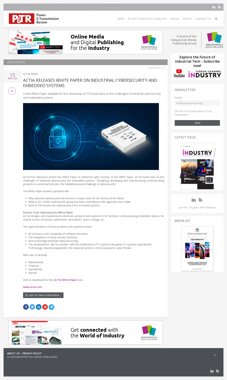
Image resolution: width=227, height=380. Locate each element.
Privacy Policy (32, 353)
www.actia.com (32, 287)
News (120, 18)
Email (178, 97)
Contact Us (203, 18)
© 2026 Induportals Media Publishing (32, 357)
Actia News (30, 74)
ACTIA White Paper (65, 280)
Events (187, 18)
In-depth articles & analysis (147, 18)
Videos (174, 18)
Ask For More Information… (44, 295)
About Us (13, 353)
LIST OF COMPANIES (19, 360)
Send (197, 123)
